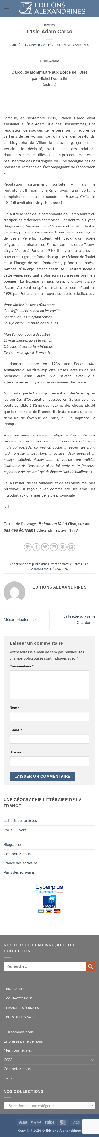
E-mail (16, 730)
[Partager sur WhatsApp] (28, 547)
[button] (6, 8)
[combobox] (49, 1105)
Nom (14, 707)
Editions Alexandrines (71, 45)
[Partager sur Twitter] (45, 547)
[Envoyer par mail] (54, 547)
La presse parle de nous (23, 1041)
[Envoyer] (90, 966)
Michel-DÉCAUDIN (53, 569)
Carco (76, 564)
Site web (17, 752)
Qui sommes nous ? (20, 1032)
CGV (8, 1060)
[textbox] (48, 1105)
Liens (8, 1078)
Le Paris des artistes (20, 821)
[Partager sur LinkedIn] (71, 547)
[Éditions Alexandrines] (52, 8)
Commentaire (21, 666)
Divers (49, 25)
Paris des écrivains (19, 872)
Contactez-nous (17, 854)
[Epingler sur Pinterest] (63, 547)
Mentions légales (18, 1050)
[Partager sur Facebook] (36, 547)
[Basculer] (92, 1060)
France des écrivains (20, 863)
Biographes (13, 845)
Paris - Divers (15, 830)
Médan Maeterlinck (20, 619)
